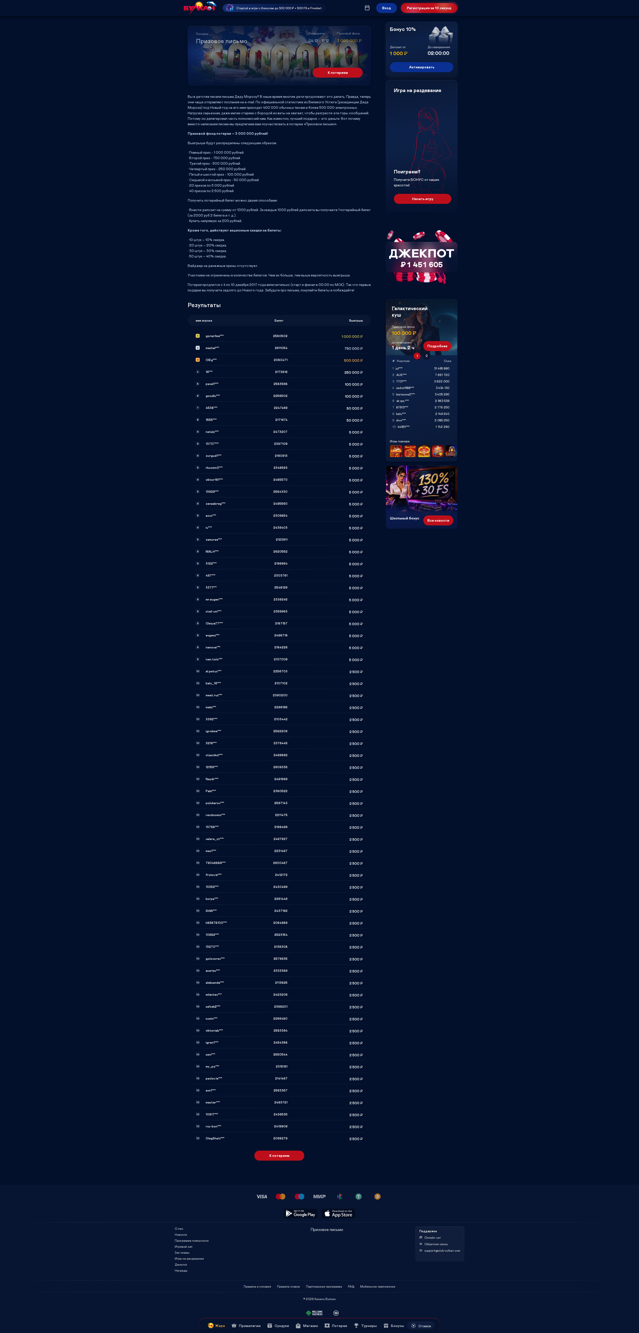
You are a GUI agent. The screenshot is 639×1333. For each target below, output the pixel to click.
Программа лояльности (192, 1240)
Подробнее (437, 346)
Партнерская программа (324, 1286)
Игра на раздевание (189, 1258)
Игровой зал (183, 1246)
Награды (181, 1270)
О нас (179, 1228)
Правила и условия (257, 1286)
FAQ (351, 1286)
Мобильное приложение (377, 1286)
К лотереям (338, 72)
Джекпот (181, 1264)
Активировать (421, 67)
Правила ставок (288, 1286)
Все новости (438, 520)
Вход (386, 7)
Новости (181, 1234)
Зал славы (182, 1252)
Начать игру (422, 198)
